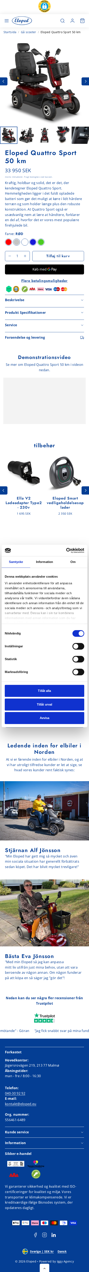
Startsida (10, 32)
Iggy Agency (65, 1261)
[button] (44, 7)
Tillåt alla (44, 690)
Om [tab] (73, 562)
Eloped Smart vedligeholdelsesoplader (65, 503)
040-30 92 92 (15, 1093)
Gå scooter (28, 32)
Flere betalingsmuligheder (44, 280)
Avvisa (44, 718)
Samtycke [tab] (16, 562)
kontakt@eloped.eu (20, 1104)
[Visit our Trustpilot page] (44, 1018)
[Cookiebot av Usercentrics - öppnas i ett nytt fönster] (66, 550)
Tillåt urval (44, 704)
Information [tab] (44, 562)
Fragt (26, 176)
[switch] (78, 646)
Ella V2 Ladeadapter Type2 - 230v (24, 503)
